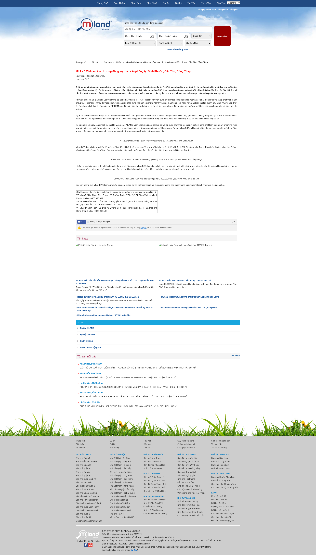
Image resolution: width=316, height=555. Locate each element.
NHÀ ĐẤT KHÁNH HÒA (153, 455)
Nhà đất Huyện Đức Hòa (188, 505)
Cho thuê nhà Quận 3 (85, 486)
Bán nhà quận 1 (83, 468)
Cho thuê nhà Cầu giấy (120, 507)
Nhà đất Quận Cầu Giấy (120, 468)
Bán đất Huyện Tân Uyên (155, 500)
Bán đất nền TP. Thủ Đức (87, 461)
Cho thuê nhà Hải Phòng (188, 486)
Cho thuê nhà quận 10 (221, 517)
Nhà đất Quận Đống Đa (120, 461)
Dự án (112, 441)
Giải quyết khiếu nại (186, 448)
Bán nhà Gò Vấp (83, 472)
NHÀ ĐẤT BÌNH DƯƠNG (154, 496)
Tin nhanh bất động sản (90, 347)
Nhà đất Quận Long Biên (121, 475)
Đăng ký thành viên (207, 10)
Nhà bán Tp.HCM (219, 500)
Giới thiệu (80, 444)
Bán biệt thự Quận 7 (85, 482)
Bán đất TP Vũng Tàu (220, 480)
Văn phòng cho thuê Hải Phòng (191, 493)
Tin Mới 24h (216, 444)
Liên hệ (143, 227)
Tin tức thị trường (219, 448)
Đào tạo (147, 444)
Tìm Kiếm (222, 36)
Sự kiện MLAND (87, 334)
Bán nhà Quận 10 (84, 465)
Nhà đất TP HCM (83, 455)
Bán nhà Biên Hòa (219, 458)
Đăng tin (233, 10)
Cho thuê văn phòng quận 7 (88, 510)
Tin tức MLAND (87, 328)
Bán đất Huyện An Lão (187, 458)
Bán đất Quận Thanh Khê (155, 484)
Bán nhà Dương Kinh (187, 472)
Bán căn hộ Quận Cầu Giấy (122, 489)
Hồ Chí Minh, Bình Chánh (91, 392)
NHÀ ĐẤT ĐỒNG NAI (220, 455)
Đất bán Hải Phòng (186, 482)
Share (82, 222)
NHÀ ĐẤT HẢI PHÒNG (187, 455)
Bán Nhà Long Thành (221, 461)
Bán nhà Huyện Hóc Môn (87, 500)
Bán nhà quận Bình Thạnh (87, 507)
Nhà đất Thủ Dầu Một (153, 503)
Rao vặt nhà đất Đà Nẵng (155, 491)
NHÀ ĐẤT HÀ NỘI (117, 455)
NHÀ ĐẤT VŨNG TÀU (220, 474)
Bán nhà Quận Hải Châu (155, 480)
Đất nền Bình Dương (153, 506)
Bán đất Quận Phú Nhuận (87, 496)
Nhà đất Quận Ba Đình (120, 458)
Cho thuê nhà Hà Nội (119, 500)
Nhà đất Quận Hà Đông (120, 465)
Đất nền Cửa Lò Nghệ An (222, 520)
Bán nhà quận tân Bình (86, 479)
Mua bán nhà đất (218, 496)
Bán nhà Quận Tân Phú (86, 493)
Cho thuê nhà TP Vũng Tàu (223, 484)
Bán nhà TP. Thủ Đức (85, 489)
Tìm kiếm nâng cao (177, 49)
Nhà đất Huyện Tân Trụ (187, 501)
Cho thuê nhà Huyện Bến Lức (190, 515)
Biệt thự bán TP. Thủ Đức (222, 506)
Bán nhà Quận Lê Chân (188, 461)
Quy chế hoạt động (185, 441)
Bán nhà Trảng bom (220, 465)
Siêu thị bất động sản (220, 441)
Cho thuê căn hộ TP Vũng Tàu (224, 487)
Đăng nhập (223, 10)
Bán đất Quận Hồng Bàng (188, 468)
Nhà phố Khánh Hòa (153, 468)
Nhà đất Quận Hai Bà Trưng (122, 493)
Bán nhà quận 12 (83, 517)
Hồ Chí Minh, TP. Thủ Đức (91, 383)
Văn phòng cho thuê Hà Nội (122, 517)
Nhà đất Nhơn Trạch (220, 468)
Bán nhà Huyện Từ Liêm (121, 472)
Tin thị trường (86, 341)
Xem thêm (235, 355)
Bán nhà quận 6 (83, 514)
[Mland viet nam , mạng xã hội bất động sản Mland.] (94, 25)
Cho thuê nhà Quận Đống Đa (123, 496)
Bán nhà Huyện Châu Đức (223, 477)
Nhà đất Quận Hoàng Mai (121, 482)
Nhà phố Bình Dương (153, 510)
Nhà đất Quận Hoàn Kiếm (121, 479)
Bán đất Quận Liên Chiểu (155, 487)
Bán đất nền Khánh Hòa (154, 465)
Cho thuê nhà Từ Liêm (120, 503)
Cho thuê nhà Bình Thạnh (222, 514)
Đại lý (112, 444)
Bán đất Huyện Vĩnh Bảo (188, 465)
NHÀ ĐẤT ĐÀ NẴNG (152, 474)
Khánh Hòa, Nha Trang (90, 373)
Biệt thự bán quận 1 (220, 510)
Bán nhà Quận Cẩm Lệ (154, 477)
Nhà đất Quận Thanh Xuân (122, 486)
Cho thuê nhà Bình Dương (155, 514)
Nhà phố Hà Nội (117, 514)
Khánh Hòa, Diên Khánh (91, 364)
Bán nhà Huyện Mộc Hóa (188, 508)
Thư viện (147, 441)
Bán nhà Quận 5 (83, 458)
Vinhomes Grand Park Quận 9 (89, 521)
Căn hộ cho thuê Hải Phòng (189, 489)
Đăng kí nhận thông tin (100, 222)
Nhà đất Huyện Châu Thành (190, 512)
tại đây (134, 550)
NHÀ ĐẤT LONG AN (186, 498)
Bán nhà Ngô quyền (186, 475)
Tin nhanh (80, 448)
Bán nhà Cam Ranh (152, 461)
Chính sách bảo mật (186, 444)
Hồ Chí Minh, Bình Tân (90, 402)
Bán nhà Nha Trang (152, 458)
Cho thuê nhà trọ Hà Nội (120, 510)
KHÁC (214, 493)
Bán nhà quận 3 (83, 475)
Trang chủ (80, 441)
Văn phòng (114, 448)
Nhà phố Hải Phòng (186, 479)
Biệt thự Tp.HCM (218, 503)
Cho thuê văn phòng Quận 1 (88, 503)
